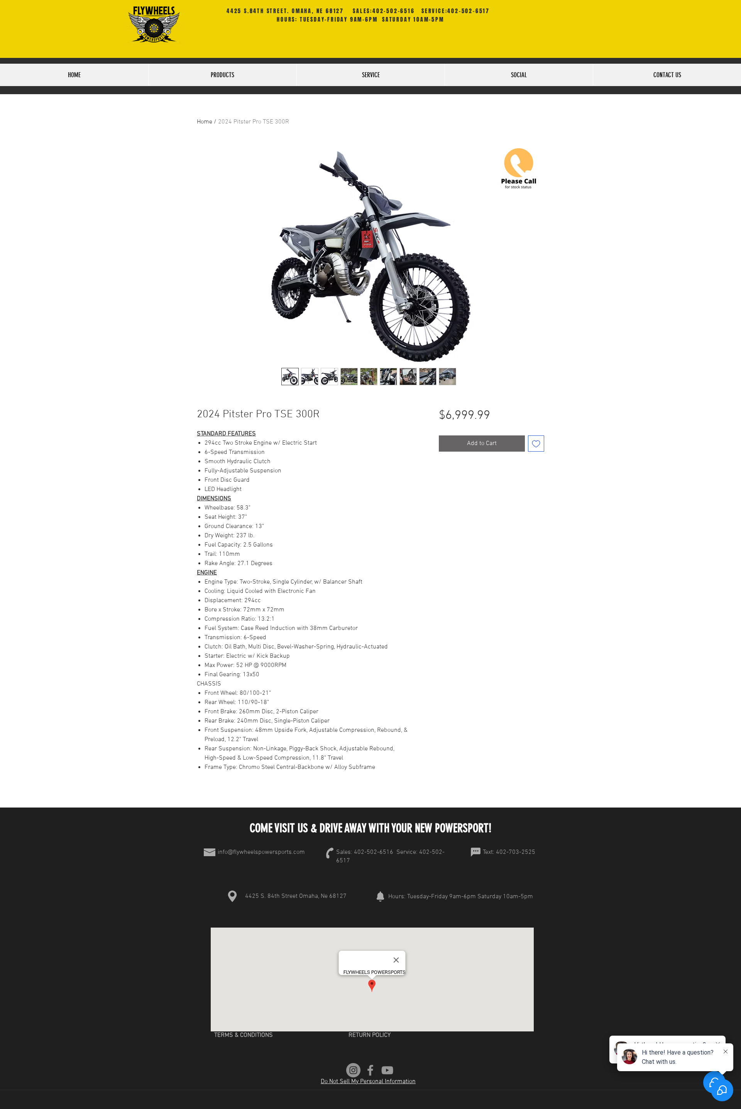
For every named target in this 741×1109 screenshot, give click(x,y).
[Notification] (380, 896)
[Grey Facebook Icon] (370, 1070)
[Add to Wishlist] (536, 443)
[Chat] (475, 852)
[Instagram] (353, 1070)
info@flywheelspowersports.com (261, 852)
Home (204, 122)
